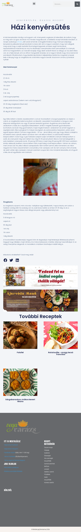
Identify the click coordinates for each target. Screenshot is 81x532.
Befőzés (46, 466)
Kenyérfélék (27, 20)
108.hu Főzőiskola (9, 456)
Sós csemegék (48, 458)
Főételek (46, 450)
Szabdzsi (47, 453)
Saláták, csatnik (49, 472)
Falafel (20, 352)
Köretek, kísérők (49, 482)
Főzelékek (47, 474)
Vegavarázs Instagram (11, 449)
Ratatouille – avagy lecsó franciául (60, 353)
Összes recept (52, 20)
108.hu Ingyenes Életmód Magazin (14, 460)
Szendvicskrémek (49, 464)
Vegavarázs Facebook (11, 445)
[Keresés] (77, 4)
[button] (34, 3)
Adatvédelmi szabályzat (11, 467)
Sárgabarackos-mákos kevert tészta (20, 400)
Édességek (47, 455)
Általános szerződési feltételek (13, 471)
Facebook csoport (9, 452)
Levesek (46, 469)
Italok (46, 477)
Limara (19, 42)
